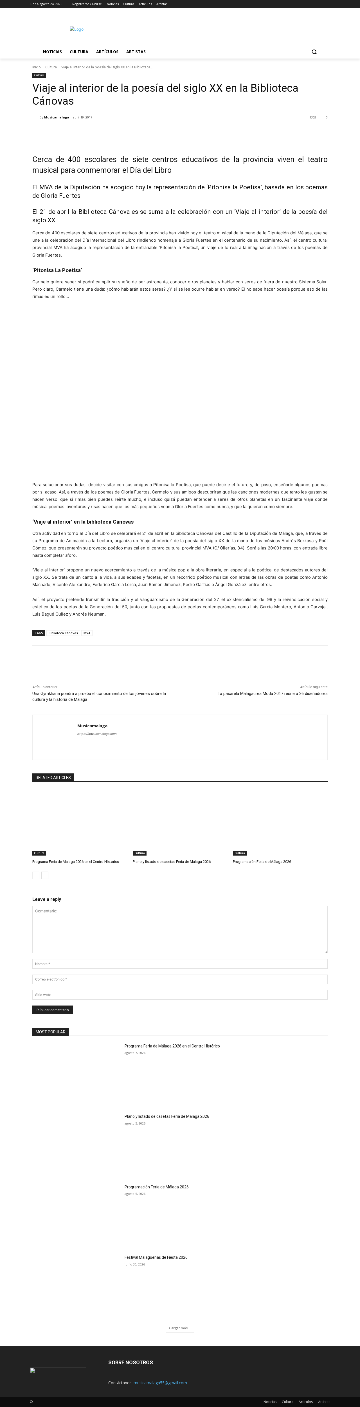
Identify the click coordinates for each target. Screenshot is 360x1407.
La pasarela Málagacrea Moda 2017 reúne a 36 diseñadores (273, 693)
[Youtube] (327, 4)
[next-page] (44, 875)
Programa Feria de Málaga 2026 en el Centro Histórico (75, 862)
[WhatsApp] (111, 131)
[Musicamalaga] (36, 117)
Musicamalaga (56, 117)
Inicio (36, 67)
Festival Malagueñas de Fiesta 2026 (156, 1257)
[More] (125, 131)
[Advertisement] (227, 28)
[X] (311, 4)
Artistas (324, 1401)
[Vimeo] (319, 4)
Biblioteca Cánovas (63, 633)
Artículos (306, 1401)
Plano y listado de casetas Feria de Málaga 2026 (172, 862)
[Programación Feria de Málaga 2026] (280, 822)
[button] (314, 52)
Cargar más (178, 1328)
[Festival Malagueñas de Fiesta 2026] (76, 1286)
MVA (87, 633)
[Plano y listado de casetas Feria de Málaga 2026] (180, 822)
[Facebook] (295, 4)
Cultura (51, 67)
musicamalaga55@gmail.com (160, 1382)
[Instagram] (303, 4)
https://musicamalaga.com (97, 734)
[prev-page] (35, 875)
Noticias (270, 1401)
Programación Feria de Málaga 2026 (262, 862)
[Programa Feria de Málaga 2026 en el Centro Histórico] (79, 822)
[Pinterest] (98, 131)
